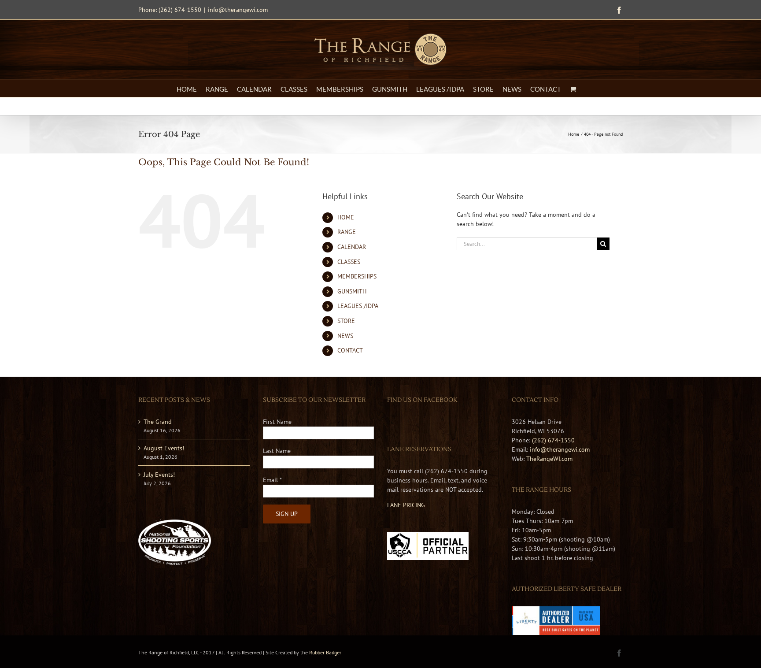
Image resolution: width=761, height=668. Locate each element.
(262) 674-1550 (553, 440)
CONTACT (350, 350)
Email (272, 480)
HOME (345, 217)
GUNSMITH (351, 291)
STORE (346, 321)
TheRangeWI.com (549, 459)
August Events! (164, 448)
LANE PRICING (406, 505)
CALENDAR (351, 247)
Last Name (277, 451)
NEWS (345, 336)
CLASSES (348, 262)
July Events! (159, 475)
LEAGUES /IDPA (357, 306)
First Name (277, 422)
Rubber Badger (325, 652)
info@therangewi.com (238, 10)
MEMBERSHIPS (357, 276)
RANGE (346, 232)
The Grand (158, 422)
